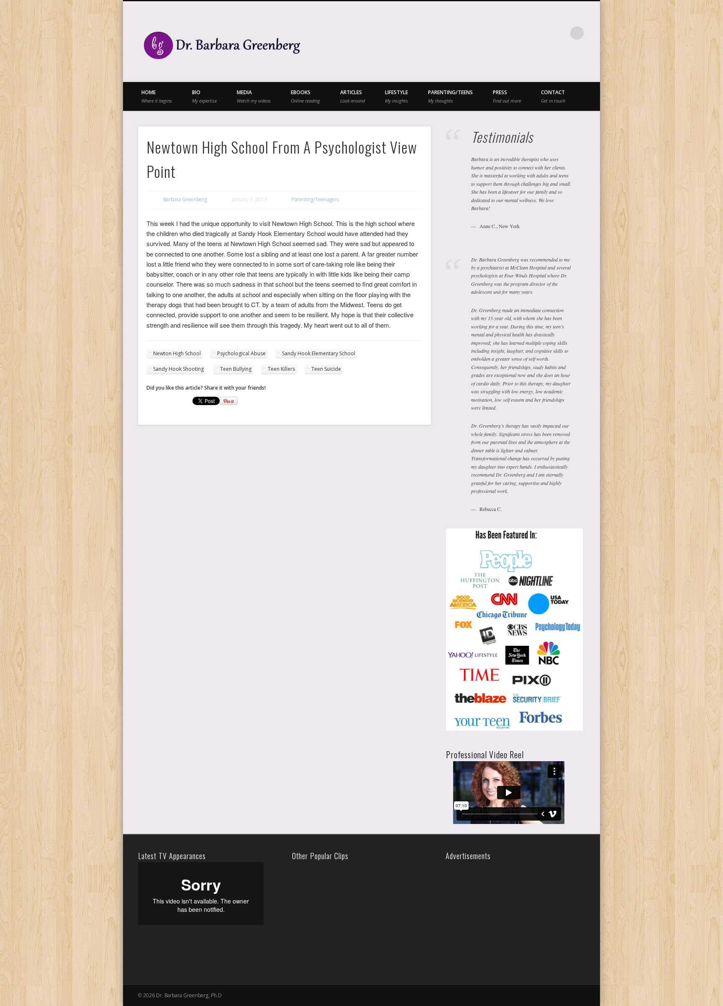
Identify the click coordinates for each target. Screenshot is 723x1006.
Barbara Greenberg (185, 199)
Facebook (508, 33)
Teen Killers (281, 368)
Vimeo (542, 33)
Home (156, 96)
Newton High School (177, 353)
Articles (352, 96)
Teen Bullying (235, 368)
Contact (553, 96)
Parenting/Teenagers (315, 199)
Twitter (525, 33)
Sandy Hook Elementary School (318, 353)
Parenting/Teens (450, 96)
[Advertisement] (506, 914)
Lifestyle (396, 96)
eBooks (305, 96)
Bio (204, 96)
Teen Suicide (326, 368)
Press (507, 96)
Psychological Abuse (241, 353)
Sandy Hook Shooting (178, 368)
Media (254, 96)
